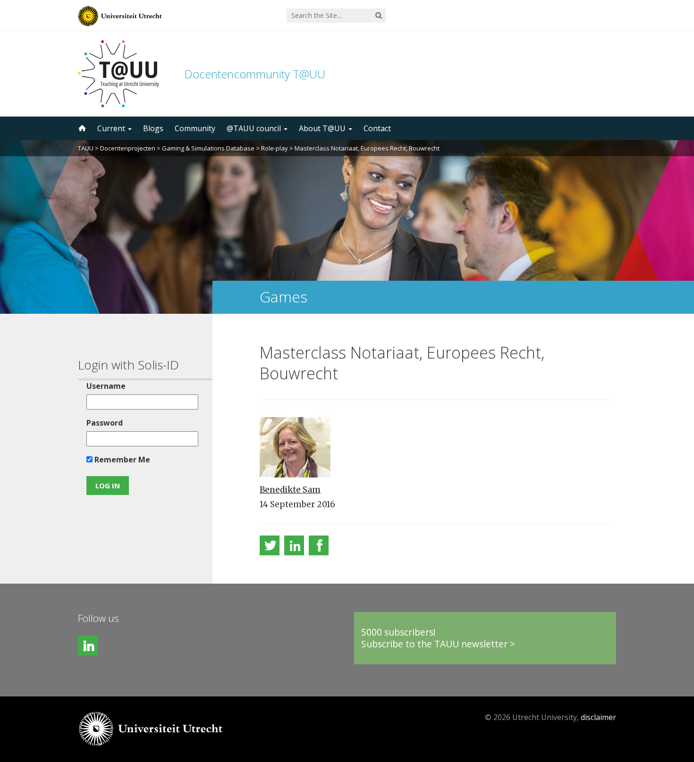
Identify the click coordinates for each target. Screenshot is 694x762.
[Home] (81, 128)
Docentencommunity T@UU (254, 74)
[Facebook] (319, 545)
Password (104, 423)
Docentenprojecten (127, 148)
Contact (377, 128)
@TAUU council (255, 128)
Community (195, 128)
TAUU (85, 148)
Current (112, 128)
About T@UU (323, 128)
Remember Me (121, 459)
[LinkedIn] (294, 545)
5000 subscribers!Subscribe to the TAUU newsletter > (438, 638)
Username (106, 386)
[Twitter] (269, 545)
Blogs (153, 128)
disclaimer (598, 717)
